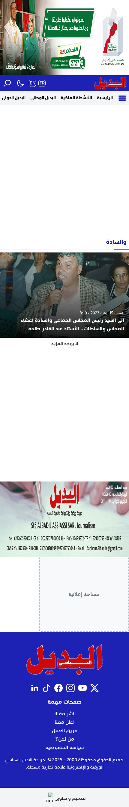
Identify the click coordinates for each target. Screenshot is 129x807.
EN (32, 83)
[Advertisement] (64, 169)
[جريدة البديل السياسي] (110, 83)
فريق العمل (64, 730)
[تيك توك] (46, 688)
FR (42, 83)
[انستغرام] (70, 688)
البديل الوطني (43, 98)
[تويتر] (94, 688)
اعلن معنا (64, 722)
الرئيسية (105, 98)
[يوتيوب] (82, 688)
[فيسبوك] (58, 688)
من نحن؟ (64, 739)
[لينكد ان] (34, 688)
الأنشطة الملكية (76, 98)
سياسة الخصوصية (64, 747)
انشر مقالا (65, 714)
